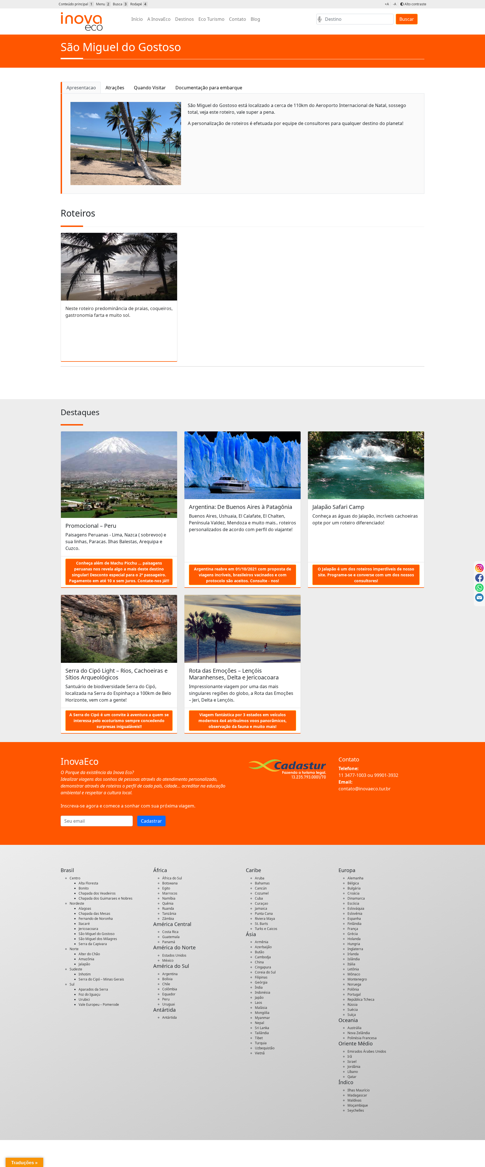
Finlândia (354, 923)
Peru (166, 999)
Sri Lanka (262, 1027)
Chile (166, 984)
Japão (259, 997)
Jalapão (84, 964)
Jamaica (261, 908)
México (167, 960)
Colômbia (169, 989)
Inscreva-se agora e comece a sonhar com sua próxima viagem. (128, 806)
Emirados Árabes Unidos (366, 1051)
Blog (255, 19)
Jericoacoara (88, 928)
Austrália (354, 1027)
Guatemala (171, 936)
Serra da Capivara (93, 943)
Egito (166, 888)
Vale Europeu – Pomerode (99, 1004)
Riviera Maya (265, 918)
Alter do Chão (89, 954)
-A (394, 4)
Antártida (169, 1017)
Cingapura (263, 967)
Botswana (170, 883)
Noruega (354, 984)
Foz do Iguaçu (89, 994)
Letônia (353, 969)
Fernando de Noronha (96, 918)
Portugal (354, 994)
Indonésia (262, 992)
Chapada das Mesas (94, 913)
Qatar (351, 1076)
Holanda (354, 938)
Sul (72, 984)
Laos (258, 1002)
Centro (75, 878)
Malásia (261, 1007)
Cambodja (263, 957)
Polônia (353, 989)
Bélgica (353, 883)
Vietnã (260, 1053)
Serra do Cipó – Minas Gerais (101, 979)
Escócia (353, 903)
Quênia (167, 903)
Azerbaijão (263, 947)
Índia (259, 987)
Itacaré (84, 923)
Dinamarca (356, 898)
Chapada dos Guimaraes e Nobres (105, 898)
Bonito (84, 888)
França (352, 928)
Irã (349, 1056)
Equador (168, 994)
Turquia (261, 1043)
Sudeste (76, 969)
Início (137, 19)
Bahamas (262, 883)
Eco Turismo (211, 19)
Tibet (259, 1038)
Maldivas (354, 1100)
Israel (351, 1061)
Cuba (259, 898)
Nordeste (77, 903)
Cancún (261, 888)
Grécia (352, 933)
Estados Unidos (174, 955)
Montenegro (357, 979)
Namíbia (168, 898)
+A (387, 4)
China (259, 962)
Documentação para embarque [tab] (208, 88)
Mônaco (353, 974)
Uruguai (168, 1004)
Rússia (352, 1004)
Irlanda (353, 954)
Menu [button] (102, 4)
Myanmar (262, 1017)
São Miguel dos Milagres (98, 938)
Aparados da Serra (93, 989)
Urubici (84, 999)
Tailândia (262, 1032)
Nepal (259, 1022)
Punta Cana (264, 913)
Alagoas (85, 908)
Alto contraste (415, 4)
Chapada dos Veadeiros (97, 893)
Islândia (353, 959)
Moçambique (357, 1105)
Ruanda (168, 908)
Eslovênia (354, 913)
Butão (259, 952)
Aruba (259, 878)
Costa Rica (170, 931)
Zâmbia (168, 918)
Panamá (168, 941)
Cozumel (262, 893)
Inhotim (85, 974)
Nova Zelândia (358, 1032)
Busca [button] (120, 4)
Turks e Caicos (266, 928)
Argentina (170, 974)
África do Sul (172, 878)
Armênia (261, 941)
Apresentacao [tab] (81, 88)
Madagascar (357, 1095)
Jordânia (353, 1066)
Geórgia (261, 982)
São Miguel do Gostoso (97, 933)
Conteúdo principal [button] (75, 4)
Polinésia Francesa (362, 1038)
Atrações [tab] (115, 88)
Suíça (351, 1014)
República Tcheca (360, 999)
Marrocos (169, 893)
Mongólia (262, 1012)
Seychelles (355, 1110)
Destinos (184, 19)
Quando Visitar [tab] (150, 88)
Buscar (406, 19)
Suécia (352, 1009)
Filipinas (261, 977)
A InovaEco (159, 19)
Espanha (354, 918)
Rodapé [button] (138, 4)
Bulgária (354, 888)
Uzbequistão (264, 1048)
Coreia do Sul (265, 972)
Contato (237, 19)
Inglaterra (355, 949)
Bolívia (167, 979)
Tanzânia (169, 913)
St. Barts (261, 923)
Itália (351, 964)
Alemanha (355, 878)
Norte (74, 949)
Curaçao (261, 903)
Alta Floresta (88, 883)
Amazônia (86, 959)
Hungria (353, 943)
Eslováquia (355, 908)
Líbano (352, 1071)
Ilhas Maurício (358, 1090)
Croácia (353, 893)
